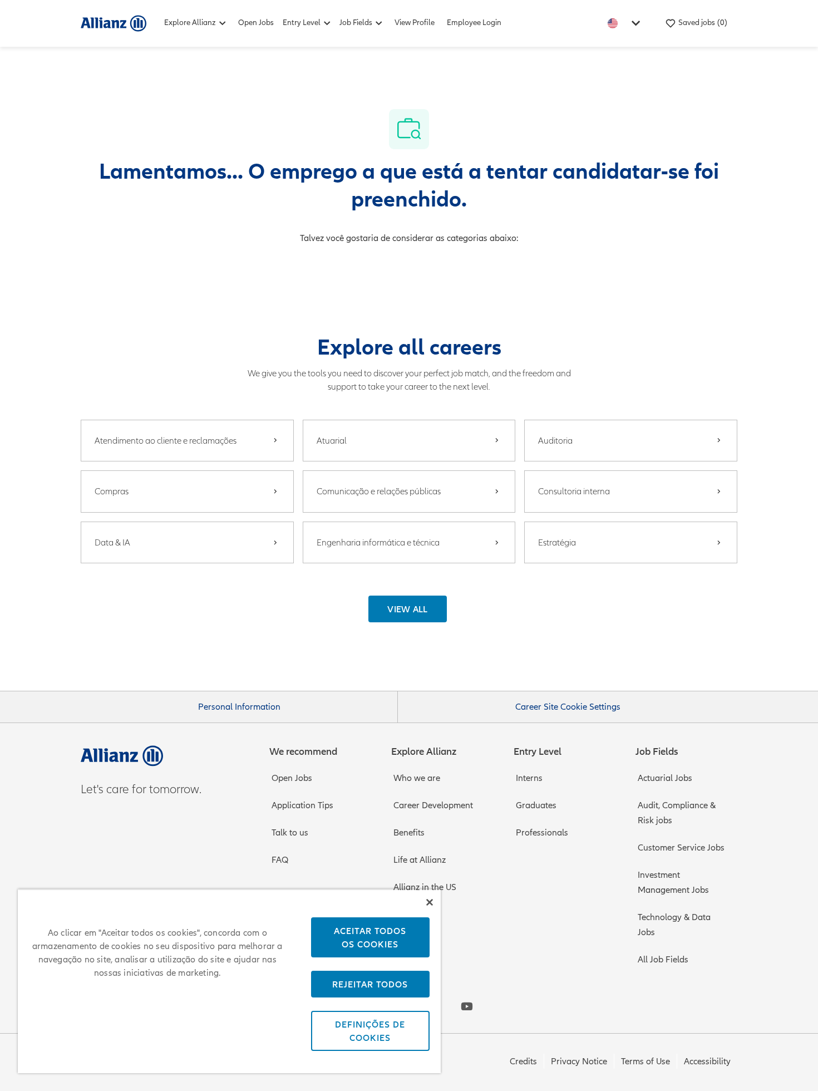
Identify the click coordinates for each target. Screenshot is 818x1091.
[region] (229, 981)
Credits (523, 1061)
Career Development (433, 805)
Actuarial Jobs (665, 778)
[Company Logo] (113, 22)
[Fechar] (429, 902)
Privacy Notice (579, 1061)
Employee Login (474, 22)
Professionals (542, 832)
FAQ (280, 860)
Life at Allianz (419, 860)
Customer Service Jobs (681, 847)
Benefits (409, 832)
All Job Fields (663, 959)
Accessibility (707, 1061)
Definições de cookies (370, 1031)
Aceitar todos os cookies (370, 937)
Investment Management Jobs (673, 882)
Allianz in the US (424, 887)
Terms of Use (645, 1061)
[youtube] (467, 1006)
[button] (407, 609)
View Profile (415, 22)
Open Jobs (256, 22)
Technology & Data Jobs (674, 925)
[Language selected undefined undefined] (626, 23)
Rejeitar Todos (370, 984)
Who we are (416, 778)
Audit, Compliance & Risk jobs (677, 813)
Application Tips (302, 805)
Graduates (536, 805)
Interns (529, 778)
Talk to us (290, 832)
